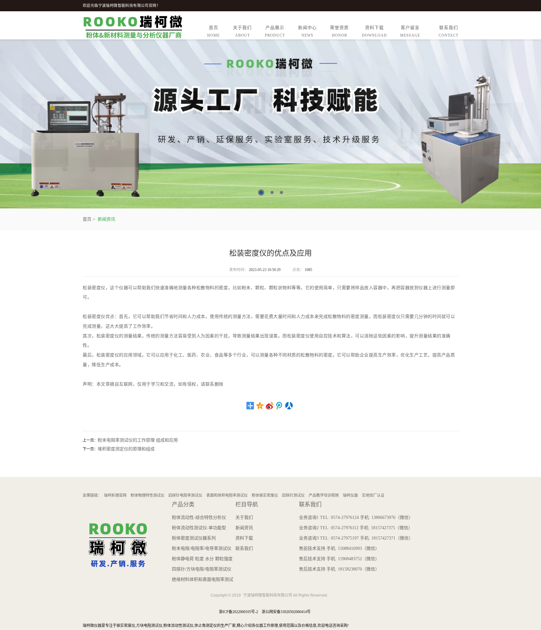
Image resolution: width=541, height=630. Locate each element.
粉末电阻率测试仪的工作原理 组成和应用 (138, 440)
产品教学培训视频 (324, 495)
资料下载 (374, 31)
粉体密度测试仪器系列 (194, 538)
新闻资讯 (106, 219)
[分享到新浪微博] (270, 405)
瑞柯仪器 (350, 495)
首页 (213, 31)
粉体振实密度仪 (265, 495)
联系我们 (448, 31)
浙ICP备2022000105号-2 (238, 612)
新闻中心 (307, 31)
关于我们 (242, 31)
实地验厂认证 (373, 495)
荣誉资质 (339, 31)
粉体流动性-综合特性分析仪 (199, 517)
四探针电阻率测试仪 (185, 495)
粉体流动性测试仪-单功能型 (199, 527)
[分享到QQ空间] (260, 405)
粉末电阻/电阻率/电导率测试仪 (201, 548)
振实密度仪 (125, 625)
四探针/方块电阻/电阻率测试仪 (201, 569)
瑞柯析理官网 (115, 495)
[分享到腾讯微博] (279, 405)
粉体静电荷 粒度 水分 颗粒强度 (202, 558)
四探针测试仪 (293, 495)
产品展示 (275, 31)
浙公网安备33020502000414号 (286, 612)
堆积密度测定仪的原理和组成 (126, 449)
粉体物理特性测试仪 (147, 495)
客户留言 (410, 31)
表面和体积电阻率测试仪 (227, 495)
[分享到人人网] (289, 405)
